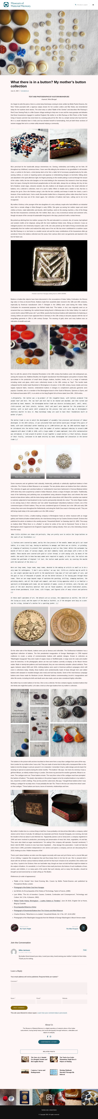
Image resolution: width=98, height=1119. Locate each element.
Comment (14, 981)
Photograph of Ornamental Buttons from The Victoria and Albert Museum (38, 910)
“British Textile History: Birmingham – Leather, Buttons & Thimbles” (37, 901)
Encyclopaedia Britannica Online (25, 907)
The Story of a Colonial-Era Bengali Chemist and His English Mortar (39, 1059)
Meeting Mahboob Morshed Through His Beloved (67, 1072)
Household (25, 91)
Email (39, 998)
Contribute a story (49, 1041)
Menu (93, 5)
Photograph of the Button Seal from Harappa (29, 887)
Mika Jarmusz (24, 950)
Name (13, 998)
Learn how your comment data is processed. (52, 1013)
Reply (85, 950)
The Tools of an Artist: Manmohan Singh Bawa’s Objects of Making (68, 1059)
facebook (47, 1036)
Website (64, 998)
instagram (50, 1036)
